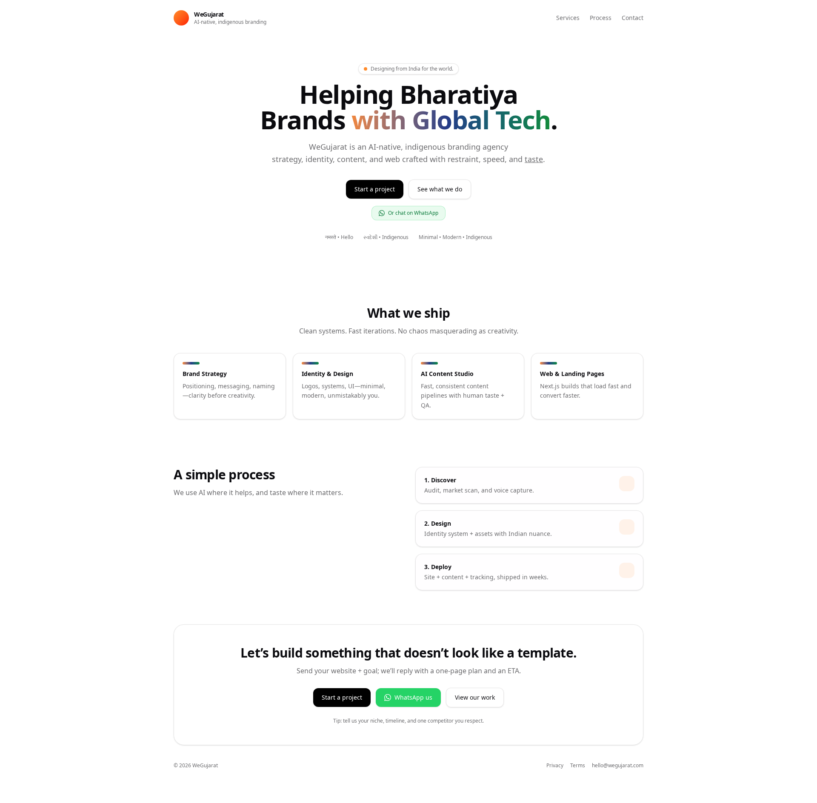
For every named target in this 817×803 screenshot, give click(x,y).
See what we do (439, 189)
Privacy (554, 765)
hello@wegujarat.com (617, 765)
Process (600, 18)
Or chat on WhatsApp (413, 212)
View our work (475, 697)
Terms (577, 765)
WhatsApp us (413, 697)
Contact (632, 18)
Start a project (374, 189)
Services (568, 18)
